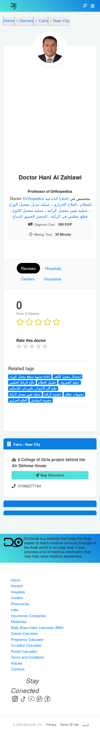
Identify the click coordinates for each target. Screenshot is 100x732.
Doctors (17, 585)
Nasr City (32, 444)
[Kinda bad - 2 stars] (26, 346)
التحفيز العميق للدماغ (30, 216)
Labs (14, 609)
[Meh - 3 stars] (32, 346)
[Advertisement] (50, 119)
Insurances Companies (28, 615)
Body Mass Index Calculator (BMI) (37, 627)
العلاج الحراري (64, 204)
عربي (85, 724)
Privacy (51, 724)
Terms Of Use (69, 724)
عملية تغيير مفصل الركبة (67, 210)
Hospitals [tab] (53, 268)
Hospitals (18, 591)
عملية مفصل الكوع (27, 210)
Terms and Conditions (27, 657)
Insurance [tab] (52, 279)
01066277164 (29, 486)
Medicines (19, 621)
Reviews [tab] (28, 268)
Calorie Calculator (24, 633)
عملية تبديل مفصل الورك (29, 204)
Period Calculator (24, 651)
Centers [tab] (28, 279)
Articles (16, 663)
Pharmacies (20, 603)
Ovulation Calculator (26, 645)
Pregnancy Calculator (27, 639)
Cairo (18, 444)
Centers (17, 597)
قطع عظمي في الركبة (68, 216)
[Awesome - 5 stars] (45, 346)
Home (15, 579)
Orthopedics (34, 198)
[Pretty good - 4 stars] (39, 346)
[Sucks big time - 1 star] (19, 346)
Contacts (18, 668)
